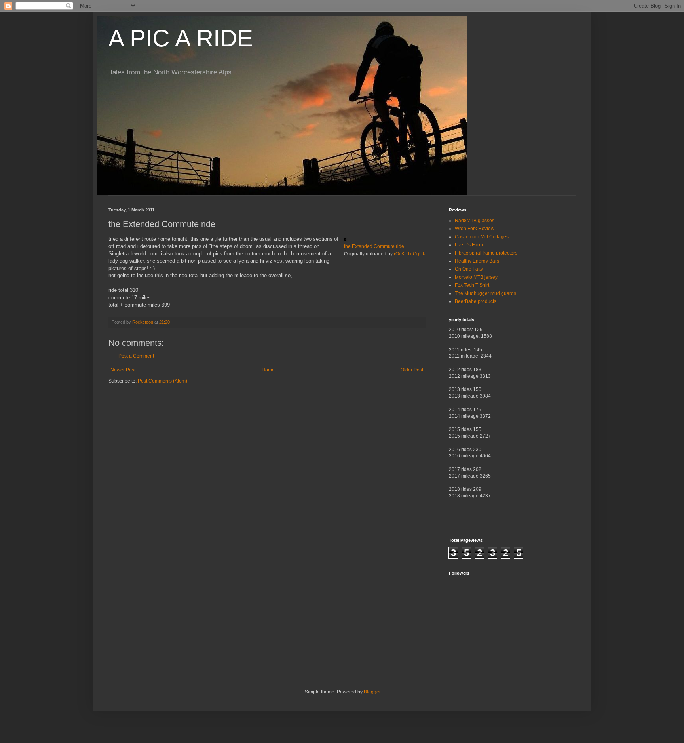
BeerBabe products (475, 301)
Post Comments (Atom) (162, 381)
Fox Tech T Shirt (472, 285)
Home (268, 370)
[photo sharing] (345, 239)
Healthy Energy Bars (477, 261)
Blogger (372, 692)
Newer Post (122, 370)
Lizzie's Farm (469, 245)
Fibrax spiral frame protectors (486, 253)
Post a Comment (136, 356)
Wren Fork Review (474, 228)
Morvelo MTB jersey (476, 277)
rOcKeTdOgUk (409, 254)
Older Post (412, 370)
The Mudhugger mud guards (485, 293)
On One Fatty (469, 269)
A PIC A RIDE (180, 38)
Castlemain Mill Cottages (482, 237)
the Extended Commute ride (374, 246)
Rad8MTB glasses (474, 220)
